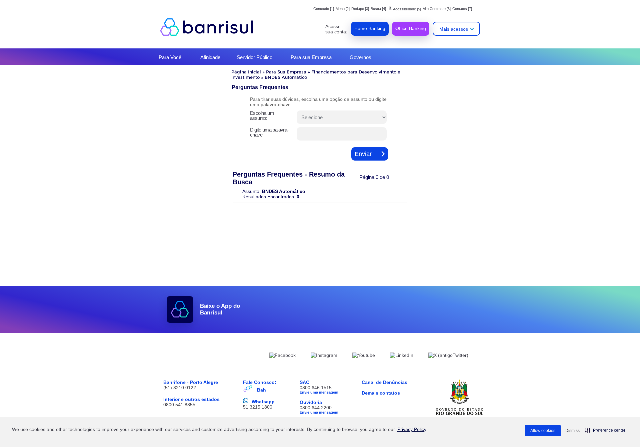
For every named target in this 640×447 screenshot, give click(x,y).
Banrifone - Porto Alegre (190, 382)
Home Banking (369, 28)
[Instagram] (324, 356)
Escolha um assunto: (262, 115)
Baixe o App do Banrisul (220, 309)
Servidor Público (254, 57)
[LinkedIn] (401, 356)
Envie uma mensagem (319, 392)
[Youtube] (363, 356)
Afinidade (210, 57)
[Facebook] (282, 356)
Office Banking (410, 28)
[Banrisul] (210, 26)
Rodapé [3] (360, 9)
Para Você (170, 57)
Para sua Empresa (311, 57)
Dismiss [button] (572, 430)
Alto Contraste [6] (437, 9)
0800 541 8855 (179, 404)
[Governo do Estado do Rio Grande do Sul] (459, 397)
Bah (261, 390)
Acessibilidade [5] (404, 9)
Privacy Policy (411, 429)
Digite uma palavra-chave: (269, 132)
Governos (360, 57)
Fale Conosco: (259, 382)
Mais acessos (453, 29)
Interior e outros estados (191, 399)
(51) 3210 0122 (179, 387)
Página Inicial (246, 71)
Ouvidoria (311, 402)
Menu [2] (343, 9)
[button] (605, 430)
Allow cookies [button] (542, 430)
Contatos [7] (462, 9)
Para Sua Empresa (286, 71)
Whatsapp (263, 401)
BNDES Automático (286, 77)
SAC (304, 382)
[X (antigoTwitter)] (448, 356)
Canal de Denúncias (384, 382)
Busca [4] (378, 9)
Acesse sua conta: (336, 29)
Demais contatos (381, 393)
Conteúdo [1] (323, 9)
